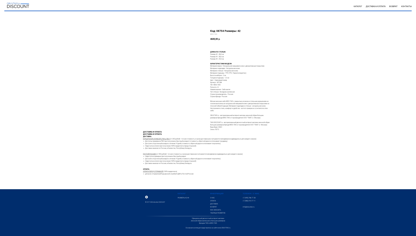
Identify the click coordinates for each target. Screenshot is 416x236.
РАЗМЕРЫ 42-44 (183, 198)
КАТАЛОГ (358, 6)
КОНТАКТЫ (406, 6)
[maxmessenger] (146, 197)
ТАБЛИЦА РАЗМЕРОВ (217, 213)
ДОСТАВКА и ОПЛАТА (376, 6)
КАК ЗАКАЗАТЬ (215, 210)
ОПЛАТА (213, 201)
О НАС (212, 198)
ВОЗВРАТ (393, 6)
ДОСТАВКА (214, 204)
